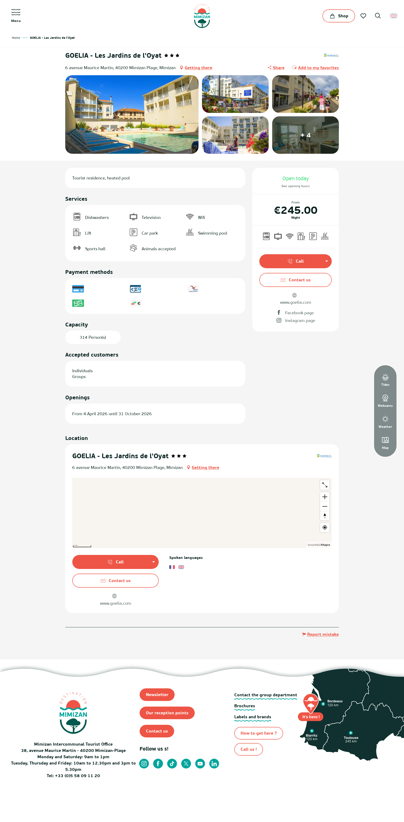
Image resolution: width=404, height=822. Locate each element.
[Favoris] (364, 16)
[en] (394, 16)
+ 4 (305, 134)
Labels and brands (252, 716)
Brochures (244, 705)
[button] (377, 16)
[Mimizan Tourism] (202, 15)
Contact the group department (265, 694)
